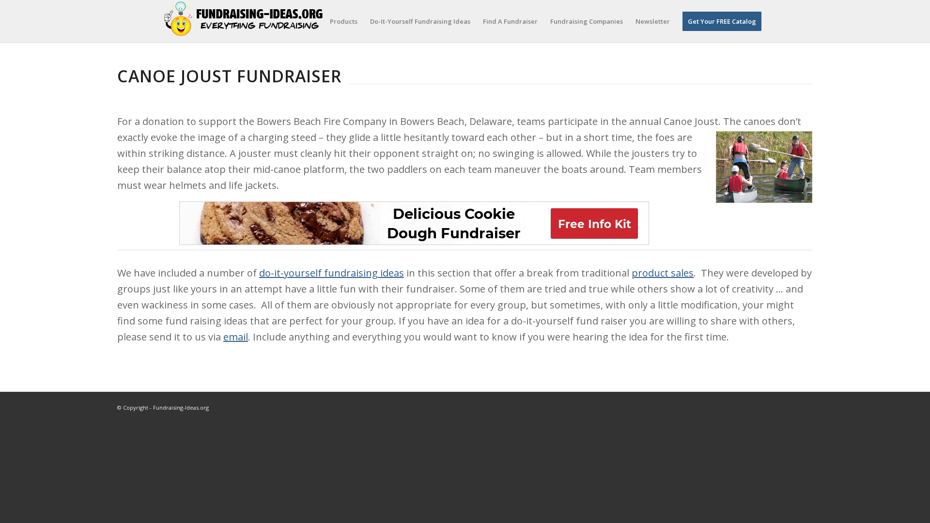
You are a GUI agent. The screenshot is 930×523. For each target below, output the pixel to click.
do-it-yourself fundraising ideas (331, 272)
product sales (663, 272)
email (235, 336)
